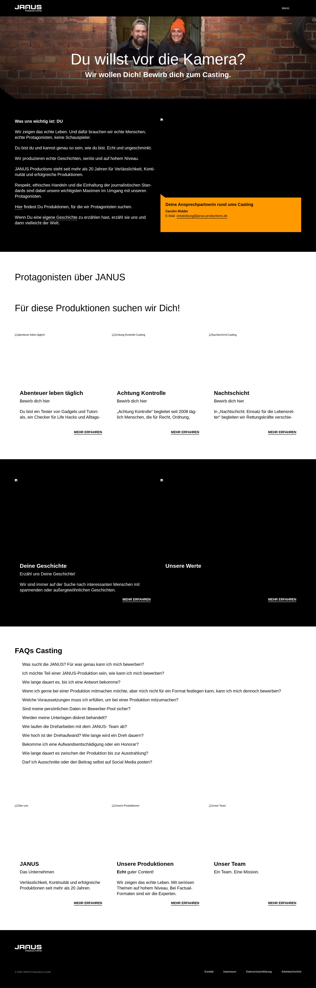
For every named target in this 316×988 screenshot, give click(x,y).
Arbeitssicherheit (291, 971)
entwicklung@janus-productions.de (202, 216)
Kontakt (209, 971)
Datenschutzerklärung (259, 971)
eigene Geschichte (60, 217)
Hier (19, 206)
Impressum (229, 971)
